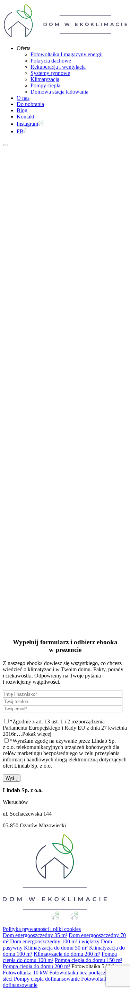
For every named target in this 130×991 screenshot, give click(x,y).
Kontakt (25, 116)
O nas (23, 98)
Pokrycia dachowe (51, 61)
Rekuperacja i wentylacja (58, 67)
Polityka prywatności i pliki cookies (42, 929)
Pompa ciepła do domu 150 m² (88, 960)
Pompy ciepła (45, 85)
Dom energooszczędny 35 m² (35, 935)
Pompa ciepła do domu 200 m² (36, 966)
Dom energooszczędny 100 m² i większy (54, 941)
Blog (22, 110)
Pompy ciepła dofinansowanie (47, 979)
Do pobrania (30, 104)
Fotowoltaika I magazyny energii (67, 54)
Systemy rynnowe (50, 73)
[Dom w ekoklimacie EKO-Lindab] (65, 36)
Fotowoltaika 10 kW (25, 972)
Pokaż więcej (36, 734)
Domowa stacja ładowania (59, 92)
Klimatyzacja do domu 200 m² (67, 954)
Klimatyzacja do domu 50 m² (56, 948)
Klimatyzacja (45, 79)
